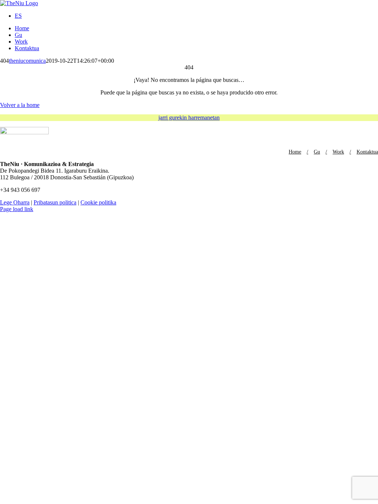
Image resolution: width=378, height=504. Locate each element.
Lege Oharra (15, 202)
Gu (317, 152)
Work (338, 152)
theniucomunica (27, 61)
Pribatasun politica (55, 202)
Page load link (16, 209)
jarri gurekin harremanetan (189, 117)
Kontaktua (367, 152)
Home (295, 152)
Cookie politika (98, 202)
